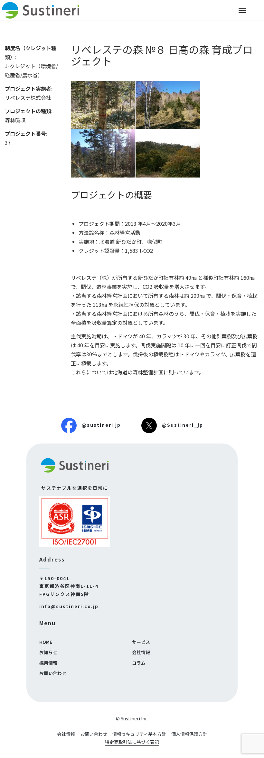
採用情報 (48, 663)
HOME (45, 642)
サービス (141, 642)
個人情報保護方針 (189, 734)
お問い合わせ (52, 673)
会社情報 (141, 652)
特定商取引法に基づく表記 (132, 742)
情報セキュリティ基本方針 (139, 734)
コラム (139, 663)
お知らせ (48, 652)
